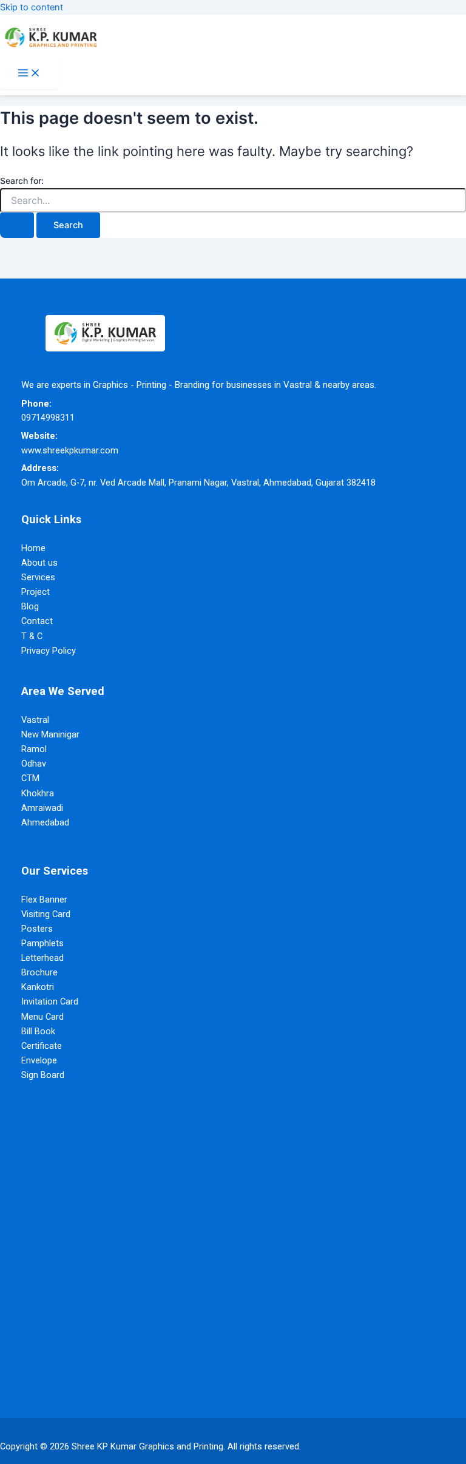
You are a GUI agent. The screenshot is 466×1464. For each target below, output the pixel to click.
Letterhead (42, 957)
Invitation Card (49, 1001)
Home (33, 548)
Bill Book (38, 1031)
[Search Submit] (17, 225)
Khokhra (37, 793)
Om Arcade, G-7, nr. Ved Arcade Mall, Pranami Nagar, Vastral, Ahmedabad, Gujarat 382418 (198, 482)
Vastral (35, 719)
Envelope (39, 1060)
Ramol (34, 749)
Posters (37, 928)
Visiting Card (45, 914)
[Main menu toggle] (29, 73)
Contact (37, 620)
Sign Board (42, 1074)
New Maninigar (50, 734)
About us (39, 562)
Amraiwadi (42, 807)
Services (38, 577)
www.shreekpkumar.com (69, 450)
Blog (30, 606)
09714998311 (48, 417)
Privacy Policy (48, 650)
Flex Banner (44, 899)
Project (35, 591)
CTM (30, 778)
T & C (31, 636)
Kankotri (37, 986)
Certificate (41, 1045)
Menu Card (42, 1016)
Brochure (39, 972)
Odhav (33, 763)
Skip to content (31, 7)
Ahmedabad (45, 822)
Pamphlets (42, 943)
